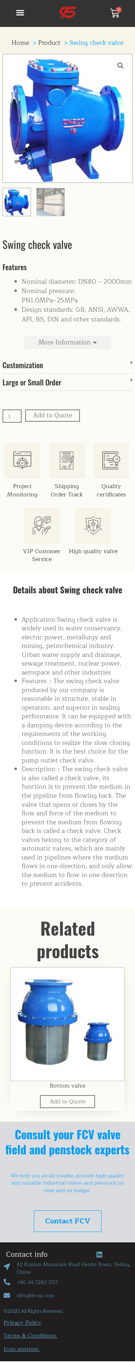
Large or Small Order (32, 382)
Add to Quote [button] (67, 1101)
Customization (23, 365)
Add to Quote (52, 415)
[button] (20, 12)
